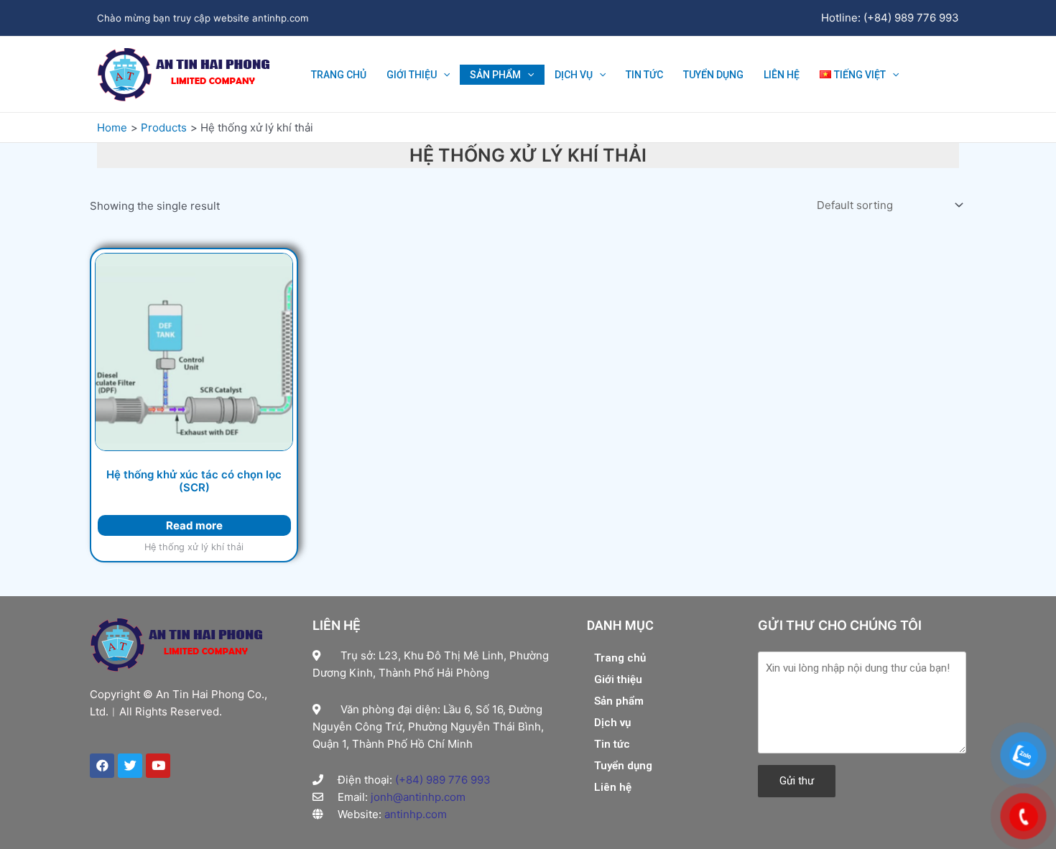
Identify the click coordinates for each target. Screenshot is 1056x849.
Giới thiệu (411, 74)
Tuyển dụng (713, 74)
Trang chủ (338, 74)
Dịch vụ (574, 74)
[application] (443, 75)
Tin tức (644, 74)
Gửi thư (796, 780)
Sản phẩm (495, 74)
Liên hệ (782, 74)
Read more (194, 525)
